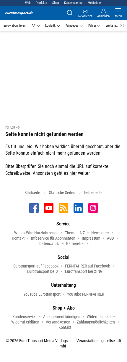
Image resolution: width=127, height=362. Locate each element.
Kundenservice (73, 3)
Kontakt (18, 238)
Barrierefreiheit (78, 243)
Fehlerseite (93, 192)
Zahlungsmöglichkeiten (96, 322)
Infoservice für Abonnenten (53, 238)
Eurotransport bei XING (83, 271)
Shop (55, 3)
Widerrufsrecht (99, 316)
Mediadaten (95, 3)
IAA (33, 25)
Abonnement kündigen (61, 316)
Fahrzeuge (72, 25)
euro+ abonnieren (14, 25)
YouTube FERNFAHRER (85, 294)
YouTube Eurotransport (42, 294)
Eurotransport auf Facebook (35, 266)
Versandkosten (58, 322)
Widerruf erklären (25, 322)
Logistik (50, 25)
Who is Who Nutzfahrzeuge (36, 232)
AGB (110, 238)
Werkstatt (112, 25)
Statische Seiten (62, 192)
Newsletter (100, 232)
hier (73, 173)
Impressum (91, 238)
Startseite (32, 192)
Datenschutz (49, 243)
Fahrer (92, 25)
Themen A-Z (75, 232)
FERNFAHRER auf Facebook (87, 266)
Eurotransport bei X (42, 271)
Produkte (41, 3)
